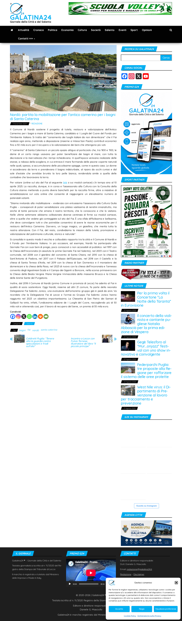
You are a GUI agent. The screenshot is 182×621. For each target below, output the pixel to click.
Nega (141, 609)
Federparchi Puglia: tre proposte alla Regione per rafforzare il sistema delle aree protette (146, 370)
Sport (134, 30)
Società (96, 30)
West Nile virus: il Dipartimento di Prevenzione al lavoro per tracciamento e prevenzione (146, 395)
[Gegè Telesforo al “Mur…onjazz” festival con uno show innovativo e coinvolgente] (128, 345)
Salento (109, 30)
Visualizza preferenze (165, 609)
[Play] (69, 584)
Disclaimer (139, 574)
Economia (67, 30)
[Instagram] (18, 316)
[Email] (46, 316)
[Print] (40, 316)
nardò (35, 330)
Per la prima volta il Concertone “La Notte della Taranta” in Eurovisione (146, 299)
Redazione (37, 123)
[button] (176, 582)
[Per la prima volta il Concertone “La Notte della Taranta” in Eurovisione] (128, 296)
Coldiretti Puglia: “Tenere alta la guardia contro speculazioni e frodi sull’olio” (40, 342)
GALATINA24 (31, 17)
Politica (52, 30)
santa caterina (49, 329)
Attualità (23, 30)
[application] (91, 573)
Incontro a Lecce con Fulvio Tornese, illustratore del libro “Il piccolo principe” (83, 342)
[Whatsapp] (29, 316)
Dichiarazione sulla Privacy (149, 616)
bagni (22, 330)
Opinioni (147, 30)
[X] (23, 316)
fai (28, 329)
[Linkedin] (34, 316)
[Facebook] (12, 316)
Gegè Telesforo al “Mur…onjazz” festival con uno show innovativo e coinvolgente (146, 348)
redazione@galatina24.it (139, 569)
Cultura (82, 30)
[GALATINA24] (12, 30)
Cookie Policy (130, 616)
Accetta (119, 609)
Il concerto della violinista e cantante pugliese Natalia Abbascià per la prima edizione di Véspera (146, 323)
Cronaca (38, 30)
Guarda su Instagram (146, 506)
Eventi (122, 30)
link (65, 182)
